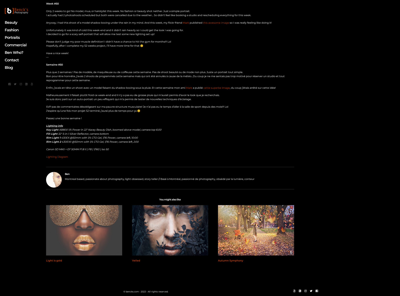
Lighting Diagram (57, 156)
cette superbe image (216, 87)
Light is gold (54, 260)
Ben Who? (14, 52)
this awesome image (216, 22)
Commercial (16, 45)
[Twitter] (15, 84)
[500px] (32, 84)
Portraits (12, 37)
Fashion (12, 30)
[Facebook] (9, 84)
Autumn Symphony (230, 260)
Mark (186, 22)
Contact (12, 60)
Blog (9, 67)
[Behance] (26, 84)
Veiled (136, 260)
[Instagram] (21, 84)
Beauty (11, 22)
